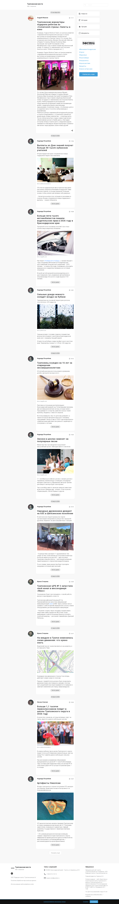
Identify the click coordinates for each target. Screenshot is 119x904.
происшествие (85, 63)
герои (82, 52)
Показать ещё (55, 853)
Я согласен (94, 902)
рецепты (83, 66)
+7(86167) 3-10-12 (52, 874)
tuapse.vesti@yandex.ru (52, 878)
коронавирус (84, 58)
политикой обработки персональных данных (55, 901)
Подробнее (85, 901)
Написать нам (88, 74)
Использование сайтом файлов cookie (22, 884)
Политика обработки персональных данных (23, 880)
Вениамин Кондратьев (88, 49)
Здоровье (83, 55)
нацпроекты (84, 60)
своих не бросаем (86, 69)
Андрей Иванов (42, 17)
